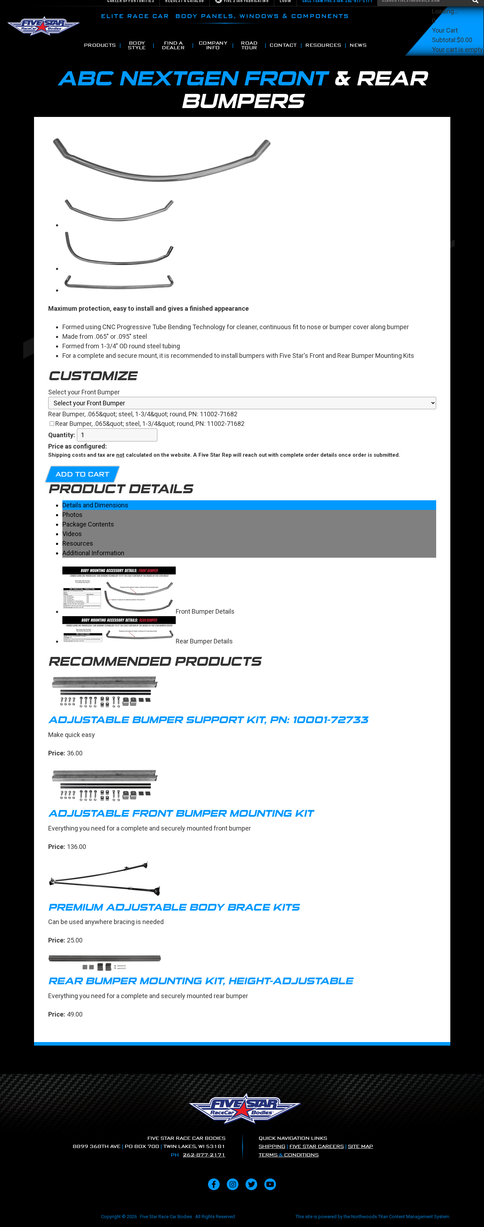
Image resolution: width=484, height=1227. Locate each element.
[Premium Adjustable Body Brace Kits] (242, 880)
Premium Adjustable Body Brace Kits (173, 907)
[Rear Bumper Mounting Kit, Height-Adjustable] (242, 964)
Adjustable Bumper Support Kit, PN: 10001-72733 (208, 720)
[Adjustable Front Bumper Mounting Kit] (242, 786)
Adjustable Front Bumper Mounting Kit (180, 813)
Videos (72, 533)
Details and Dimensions (95, 505)
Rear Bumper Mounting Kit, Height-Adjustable (200, 981)
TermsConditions (289, 1155)
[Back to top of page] (469, 1210)
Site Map (360, 1146)
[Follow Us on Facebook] (214, 1184)
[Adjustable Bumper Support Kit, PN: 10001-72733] (242, 693)
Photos (72, 514)
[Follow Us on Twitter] (251, 1184)
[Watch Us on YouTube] (270, 1184)
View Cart (445, 59)
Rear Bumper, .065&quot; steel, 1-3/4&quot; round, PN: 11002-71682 (149, 423)
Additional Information (93, 553)
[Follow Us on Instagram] (232, 1184)
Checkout (445, 68)
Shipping (272, 1146)
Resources (77, 543)
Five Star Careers (316, 1146)
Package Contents (88, 524)
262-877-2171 (204, 1155)
